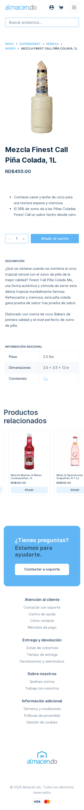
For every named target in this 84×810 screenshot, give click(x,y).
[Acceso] (51, 7)
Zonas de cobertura (42, 648)
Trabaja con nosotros (42, 688)
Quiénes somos (42, 681)
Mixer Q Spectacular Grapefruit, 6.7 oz (66, 476)
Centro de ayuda (42, 614)
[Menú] (74, 7)
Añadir (26, 490)
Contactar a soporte (42, 569)
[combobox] (42, 22)
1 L (45, 378)
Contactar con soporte (42, 607)
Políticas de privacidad (42, 715)
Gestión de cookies (42, 722)
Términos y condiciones (42, 709)
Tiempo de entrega (42, 654)
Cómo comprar (42, 620)
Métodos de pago (42, 627)
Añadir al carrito (55, 238)
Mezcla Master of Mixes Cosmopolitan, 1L (22, 476)
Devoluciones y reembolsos (42, 661)
